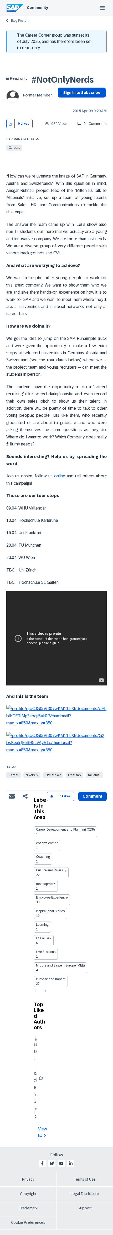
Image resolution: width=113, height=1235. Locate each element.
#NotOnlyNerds (63, 79)
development (45, 884)
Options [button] (60, 102)
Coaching (43, 857)
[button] (11, 123)
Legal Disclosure (85, 1194)
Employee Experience (52, 897)
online (59, 476)
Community (37, 7)
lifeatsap (74, 775)
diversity (32, 775)
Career (13, 775)
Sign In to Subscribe (81, 92)
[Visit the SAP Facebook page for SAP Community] (42, 1163)
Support (85, 1208)
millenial (94, 775)
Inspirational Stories (50, 911)
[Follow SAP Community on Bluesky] (52, 1163)
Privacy (28, 1179)
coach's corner (47, 843)
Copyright (28, 1194)
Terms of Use (85, 1179)
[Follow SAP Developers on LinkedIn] (71, 1163)
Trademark (28, 1208)
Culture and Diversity (51, 870)
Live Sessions (45, 952)
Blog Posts (18, 20)
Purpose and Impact (50, 979)
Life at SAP (53, 775)
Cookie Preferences (28, 1222)
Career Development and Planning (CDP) (65, 829)
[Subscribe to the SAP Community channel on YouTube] (61, 1163)
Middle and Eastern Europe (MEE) (60, 965)
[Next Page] (44, 991)
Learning (42, 925)
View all (42, 1132)
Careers (14, 148)
